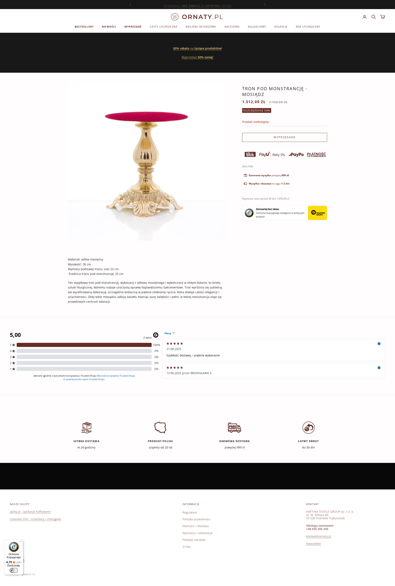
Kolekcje (281, 26)
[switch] (14, 570)
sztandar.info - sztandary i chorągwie (35, 519)
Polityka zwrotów (193, 540)
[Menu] (20, 542)
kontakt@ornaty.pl (318, 536)
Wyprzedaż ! (197, 57)
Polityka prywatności (196, 519)
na (197, 48)
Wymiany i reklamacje (197, 533)
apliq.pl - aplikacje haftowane (30, 512)
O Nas (186, 547)
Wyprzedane (284, 137)
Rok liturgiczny (308, 26)
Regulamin (189, 512)
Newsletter (313, 544)
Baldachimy (257, 26)
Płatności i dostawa (195, 526)
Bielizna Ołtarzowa (201, 26)
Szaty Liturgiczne (163, 26)
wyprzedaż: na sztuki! (197, 4)
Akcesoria (232, 26)
